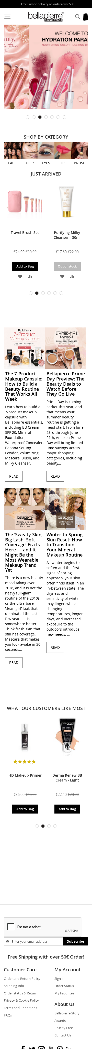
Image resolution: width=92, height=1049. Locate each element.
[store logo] (46, 17)
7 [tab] (64, 117)
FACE (12, 162)
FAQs (8, 1015)
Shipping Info (14, 985)
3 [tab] (40, 117)
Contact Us (62, 1035)
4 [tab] (46, 117)
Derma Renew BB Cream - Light (67, 778)
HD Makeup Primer (25, 775)
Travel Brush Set (25, 232)
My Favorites (64, 993)
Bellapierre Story (66, 1013)
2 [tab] (34, 117)
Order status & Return (20, 993)
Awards (60, 1020)
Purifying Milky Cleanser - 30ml (67, 235)
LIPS (63, 162)
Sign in (59, 978)
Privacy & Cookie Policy (21, 1000)
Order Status (64, 985)
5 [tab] (52, 117)
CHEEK (29, 162)
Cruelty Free (63, 1027)
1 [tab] (27, 117)
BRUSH (80, 162)
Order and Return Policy (22, 978)
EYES (46, 162)
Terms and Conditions (20, 1007)
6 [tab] (58, 117)
